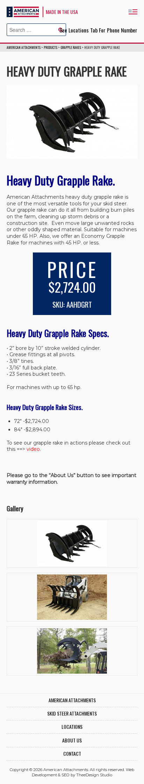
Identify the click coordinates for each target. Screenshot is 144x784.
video (33, 449)
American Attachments (23, 12)
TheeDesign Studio (94, 774)
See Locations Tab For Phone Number (98, 30)
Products (50, 47)
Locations (72, 727)
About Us (72, 740)
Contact (72, 753)
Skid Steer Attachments (72, 713)
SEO (66, 774)
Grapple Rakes (70, 47)
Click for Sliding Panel (132, 11)
